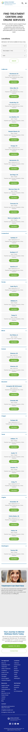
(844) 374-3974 (5, 707)
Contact (3, 704)
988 (14, 712)
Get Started (17, 683)
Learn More (14, 82)
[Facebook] (15, 724)
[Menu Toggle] (26, 3)
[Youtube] (18, 724)
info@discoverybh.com (7, 710)
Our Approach (5, 660)
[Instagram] (13, 724)
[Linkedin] (10, 724)
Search (14, 61)
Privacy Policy (18, 729)
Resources (4, 683)
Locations (16, 660)
